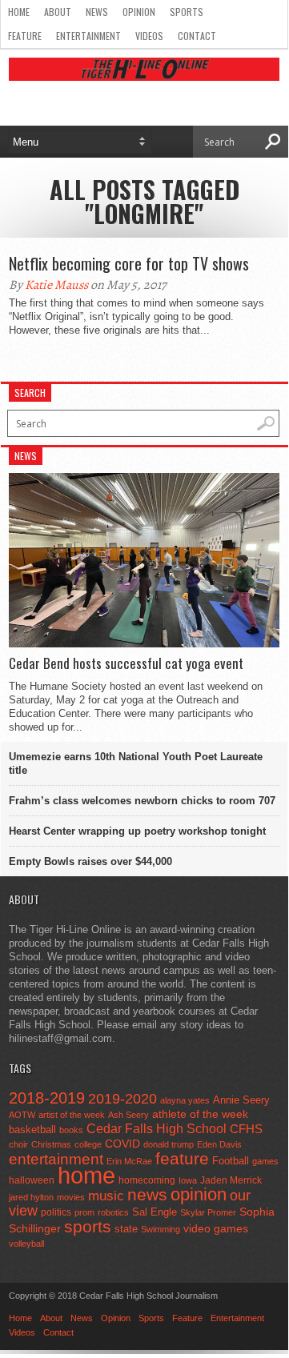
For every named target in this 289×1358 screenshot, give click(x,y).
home (86, 1175)
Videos (149, 35)
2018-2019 (47, 1098)
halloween (31, 1180)
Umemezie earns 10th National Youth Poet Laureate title (136, 763)
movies (71, 1197)
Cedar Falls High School (156, 1128)
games (265, 1161)
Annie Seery (241, 1100)
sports (87, 1226)
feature (182, 1158)
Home (19, 11)
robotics (113, 1212)
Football (230, 1161)
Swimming (160, 1229)
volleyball (26, 1243)
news (147, 1194)
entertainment (56, 1159)
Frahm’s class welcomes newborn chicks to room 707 (142, 801)
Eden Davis (219, 1144)
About (57, 11)
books (71, 1130)
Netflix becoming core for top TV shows (129, 263)
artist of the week (71, 1115)
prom (84, 1212)
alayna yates (185, 1100)
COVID (122, 1143)
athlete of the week (200, 1114)
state (126, 1229)
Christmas (51, 1144)
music (106, 1196)
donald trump (168, 1144)
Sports (186, 11)
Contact (197, 35)
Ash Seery (128, 1115)
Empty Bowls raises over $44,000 (90, 861)
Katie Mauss (56, 285)
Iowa (188, 1180)
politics (56, 1212)
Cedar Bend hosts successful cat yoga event (126, 663)
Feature (25, 35)
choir (18, 1144)
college (88, 1144)
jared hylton (31, 1197)
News (97, 11)
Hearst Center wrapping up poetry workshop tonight (137, 831)
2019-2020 (122, 1099)
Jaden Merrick (231, 1180)
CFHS (246, 1129)
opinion (199, 1194)
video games (215, 1229)
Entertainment (88, 35)
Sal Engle (154, 1212)
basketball (32, 1130)
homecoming (146, 1180)
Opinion (138, 11)
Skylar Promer (208, 1212)
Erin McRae (129, 1161)
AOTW (22, 1115)
